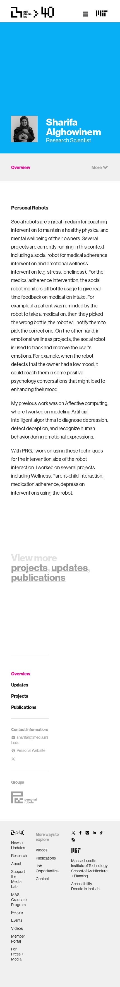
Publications (23, 707)
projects (29, 567)
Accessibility (81, 883)
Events (16, 920)
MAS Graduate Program (19, 899)
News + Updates (18, 845)
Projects (19, 696)
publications (38, 577)
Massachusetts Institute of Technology (89, 863)
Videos (17, 928)
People (17, 912)
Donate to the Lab (85, 888)
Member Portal (18, 939)
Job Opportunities (47, 868)
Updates (19, 685)
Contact (42, 878)
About (16, 863)
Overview (20, 674)
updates (69, 567)
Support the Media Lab (18, 879)
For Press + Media (17, 954)
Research (19, 855)
